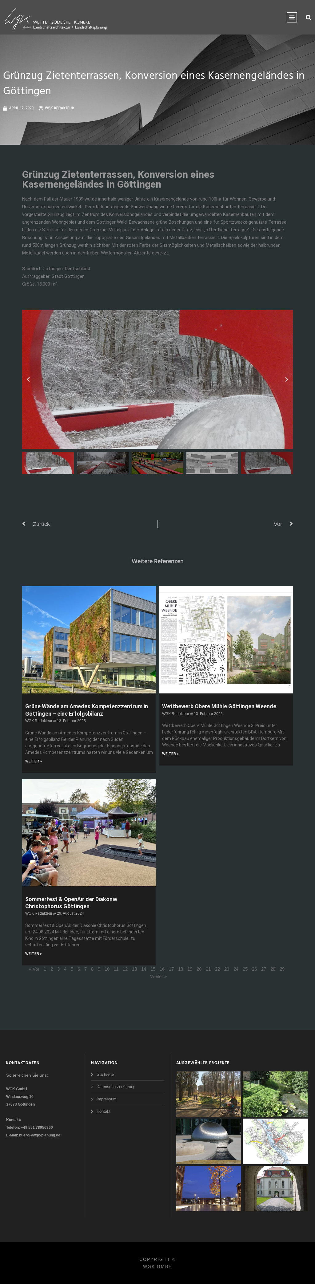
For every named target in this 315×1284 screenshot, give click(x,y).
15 (152, 969)
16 (162, 969)
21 (208, 969)
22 (217, 969)
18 (180, 969)
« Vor (34, 969)
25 (245, 969)
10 (107, 969)
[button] (308, 17)
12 (125, 969)
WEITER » (33, 761)
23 (226, 969)
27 (263, 969)
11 (116, 969)
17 (171, 969)
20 (199, 969)
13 (134, 969)
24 (235, 969)
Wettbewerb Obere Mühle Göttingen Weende (219, 706)
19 (189, 969)
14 (143, 969)
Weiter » (158, 976)
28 (272, 969)
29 (282, 969)
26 (254, 969)
